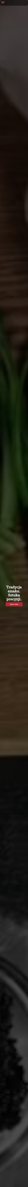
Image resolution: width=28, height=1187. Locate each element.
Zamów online (14, 604)
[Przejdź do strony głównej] (3, 2)
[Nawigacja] (25, 2)
